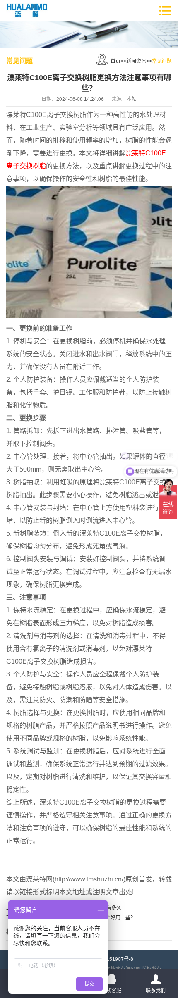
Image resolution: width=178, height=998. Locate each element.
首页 (115, 61)
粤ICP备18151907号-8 (107, 959)
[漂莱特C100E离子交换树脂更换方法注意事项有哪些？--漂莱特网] (27, 10)
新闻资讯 (136, 61)
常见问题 (162, 61)
